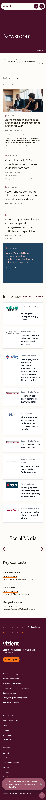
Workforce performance (12, 702)
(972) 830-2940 (10, 591)
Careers (6, 730)
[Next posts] (42, 549)
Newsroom (7, 740)
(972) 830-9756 (10, 576)
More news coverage (32, 296)
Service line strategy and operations (16, 688)
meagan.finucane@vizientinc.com (19, 609)
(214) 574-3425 (10, 606)
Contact (6, 753)
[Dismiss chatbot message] (41, 784)
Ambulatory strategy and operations (16, 674)
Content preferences (11, 762)
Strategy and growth (10, 693)
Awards (5, 725)
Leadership (7, 735)
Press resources (28, 62)
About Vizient (8, 716)
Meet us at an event (10, 758)
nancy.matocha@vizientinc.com (18, 579)
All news (9, 62)
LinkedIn (6, 772)
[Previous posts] (4, 549)
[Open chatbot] (42, 795)
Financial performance (11, 679)
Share (40, 50)
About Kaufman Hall (10, 721)
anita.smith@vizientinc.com (16, 594)
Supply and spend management (15, 698)
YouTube (6, 777)
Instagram (6, 767)
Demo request (11, 659)
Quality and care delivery (12, 683)
